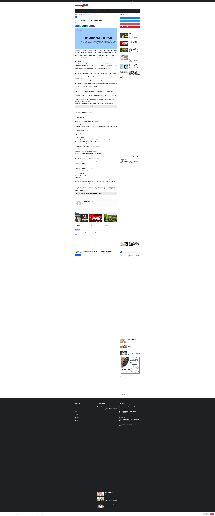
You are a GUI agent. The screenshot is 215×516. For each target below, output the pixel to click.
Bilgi (79, 14)
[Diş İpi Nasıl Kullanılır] (123, 341)
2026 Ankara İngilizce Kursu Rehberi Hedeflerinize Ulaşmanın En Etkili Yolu (81, 224)
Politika (107, 10)
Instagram (127, 23)
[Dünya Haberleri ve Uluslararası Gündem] (95, 218)
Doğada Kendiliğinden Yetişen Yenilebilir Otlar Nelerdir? (134, 49)
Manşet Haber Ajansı (88, 201)
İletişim (98, 1)
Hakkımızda (94, 1)
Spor (112, 10)
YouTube (126, 26)
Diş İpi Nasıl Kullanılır (132, 339)
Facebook (127, 17)
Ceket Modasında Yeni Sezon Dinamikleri (133, 65)
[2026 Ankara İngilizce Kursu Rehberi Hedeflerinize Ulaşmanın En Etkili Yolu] (81, 218)
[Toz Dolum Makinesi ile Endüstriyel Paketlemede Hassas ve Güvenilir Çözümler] (124, 57)
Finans (98, 10)
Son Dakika (87, 10)
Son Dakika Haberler (79, 10)
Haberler (76, 412)
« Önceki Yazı (91, 209)
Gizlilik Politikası (88, 1)
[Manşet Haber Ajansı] (82, 5)
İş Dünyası (76, 414)
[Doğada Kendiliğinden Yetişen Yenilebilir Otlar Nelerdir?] (110, 218)
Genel (76, 411)
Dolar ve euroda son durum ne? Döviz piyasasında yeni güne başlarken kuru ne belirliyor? (134, 244)
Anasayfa (76, 14)
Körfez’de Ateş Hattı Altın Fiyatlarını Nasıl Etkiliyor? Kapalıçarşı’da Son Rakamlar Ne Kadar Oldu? (134, 158)
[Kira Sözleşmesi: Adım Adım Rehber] (123, 346)
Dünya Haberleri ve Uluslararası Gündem (133, 42)
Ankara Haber (122, 394)
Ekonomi (93, 10)
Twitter (126, 20)
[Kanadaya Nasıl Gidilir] (123, 353)
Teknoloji (116, 10)
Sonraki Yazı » (99, 209)
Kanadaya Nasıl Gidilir (132, 351)
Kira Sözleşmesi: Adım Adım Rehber (134, 346)
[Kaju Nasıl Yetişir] (123, 295)
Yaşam (121, 10)
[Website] (82, 203)
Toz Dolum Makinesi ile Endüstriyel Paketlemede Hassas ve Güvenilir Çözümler (134, 57)
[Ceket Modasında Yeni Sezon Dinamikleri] (124, 66)
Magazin (103, 10)
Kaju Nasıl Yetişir (131, 254)
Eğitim (125, 10)
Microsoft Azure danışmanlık (100, 57)
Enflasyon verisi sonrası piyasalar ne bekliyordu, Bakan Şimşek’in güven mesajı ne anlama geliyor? (134, 73)
